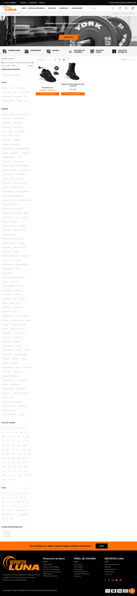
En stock (7, 532)
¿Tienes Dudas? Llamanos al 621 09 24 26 (123, 2)
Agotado (7, 534)
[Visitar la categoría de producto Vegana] (48, 51)
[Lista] (68, 59)
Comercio (12, 13)
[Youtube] (117, 580)
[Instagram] (113, 580)
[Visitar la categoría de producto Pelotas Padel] (92, 51)
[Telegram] (120, 580)
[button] (10, 2)
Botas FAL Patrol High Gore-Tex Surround (73, 85)
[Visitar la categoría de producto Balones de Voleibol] (70, 51)
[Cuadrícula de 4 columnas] (64, 59)
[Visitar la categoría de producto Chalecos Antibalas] (114, 51)
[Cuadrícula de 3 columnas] (59, 59)
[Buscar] (113, 8)
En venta (7, 536)
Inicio (5, 13)
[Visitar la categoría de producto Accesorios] (26, 51)
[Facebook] (105, 580)
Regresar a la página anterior (123, 13)
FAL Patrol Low (47, 87)
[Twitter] (109, 580)
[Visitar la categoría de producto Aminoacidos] (5, 51)
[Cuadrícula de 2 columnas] (55, 59)
